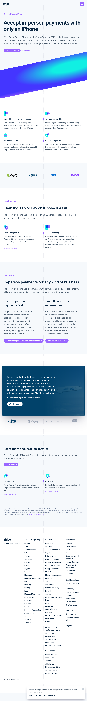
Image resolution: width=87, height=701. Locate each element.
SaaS (47, 581)
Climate (27, 562)
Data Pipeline (29, 572)
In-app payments (52, 568)
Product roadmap (73, 592)
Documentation (51, 654)
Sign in (69, 625)
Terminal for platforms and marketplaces (22, 340)
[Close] (82, 689)
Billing (26, 553)
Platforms (49, 578)
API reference (50, 657)
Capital (27, 556)
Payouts (27, 603)
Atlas (26, 546)
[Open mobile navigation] (82, 4)
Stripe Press (71, 602)
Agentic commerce (52, 549)
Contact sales (11, 50)
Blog (68, 549)
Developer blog (51, 673)
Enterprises (49, 543)
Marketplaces (50, 572)
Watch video (14, 404)
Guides (69, 543)
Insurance (49, 603)
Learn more (10, 464)
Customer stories (73, 546)
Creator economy (52, 588)
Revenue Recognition (32, 610)
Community (70, 553)
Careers (69, 595)
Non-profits (49, 612)
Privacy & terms (72, 562)
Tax (25, 616)
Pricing (27, 543)
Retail (47, 622)
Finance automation (53, 562)
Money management (53, 575)
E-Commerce (50, 556)
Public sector (50, 618)
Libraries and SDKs (52, 667)
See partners (50, 491)
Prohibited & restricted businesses (71, 568)
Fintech (48, 591)
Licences (69, 573)
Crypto (27, 568)
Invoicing (27, 584)
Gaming (48, 594)
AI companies (50, 584)
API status (49, 661)
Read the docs (10, 494)
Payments (28, 600)
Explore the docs (11, 248)
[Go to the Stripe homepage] (6, 539)
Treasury (28, 622)
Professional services (53, 615)
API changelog (51, 664)
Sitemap (69, 577)
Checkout (28, 559)
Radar (26, 607)
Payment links (29, 597)
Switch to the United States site (42, 695)
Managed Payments (32, 594)
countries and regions (36, 514)
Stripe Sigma (29, 613)
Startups (48, 546)
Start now (26, 50)
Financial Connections (32, 578)
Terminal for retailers (56, 340)
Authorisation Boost (32, 549)
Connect (27, 565)
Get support (71, 614)
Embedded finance (52, 559)
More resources (72, 583)
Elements (28, 575)
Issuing (27, 588)
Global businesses (52, 565)
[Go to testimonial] (38, 414)
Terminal (27, 619)
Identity (27, 581)
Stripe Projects (51, 670)
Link (26, 591)
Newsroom (70, 598)
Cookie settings (72, 580)
